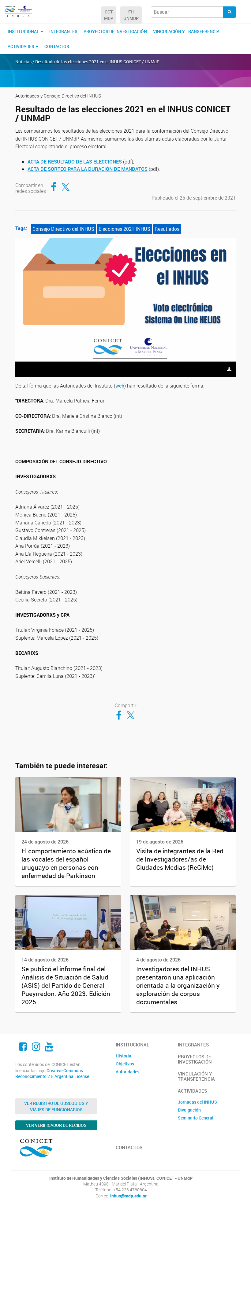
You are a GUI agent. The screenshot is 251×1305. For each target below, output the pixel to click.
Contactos (56, 46)
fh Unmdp (131, 15)
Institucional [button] (24, 31)
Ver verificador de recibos (56, 1125)
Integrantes (63, 31)
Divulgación (189, 1110)
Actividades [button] (21, 46)
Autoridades (127, 1072)
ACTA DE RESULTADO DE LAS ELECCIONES (75, 161)
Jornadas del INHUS (197, 1102)
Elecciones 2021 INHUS (124, 229)
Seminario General (195, 1118)
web (119, 385)
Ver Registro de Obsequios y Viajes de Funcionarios (56, 1106)
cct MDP (108, 15)
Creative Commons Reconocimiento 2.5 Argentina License (52, 1073)
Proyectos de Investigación (115, 31)
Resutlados (167, 229)
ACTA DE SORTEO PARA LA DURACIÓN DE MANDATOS (88, 169)
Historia (123, 1056)
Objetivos (125, 1064)
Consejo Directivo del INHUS (63, 229)
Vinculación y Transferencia (186, 31)
